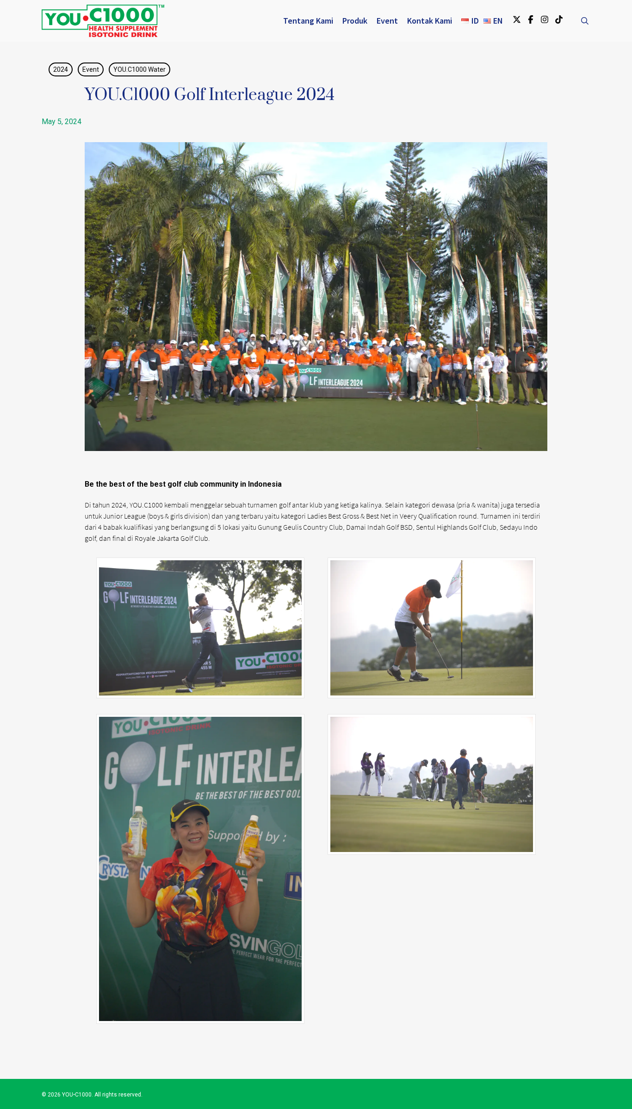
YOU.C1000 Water (139, 69)
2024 (60, 69)
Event (90, 69)
